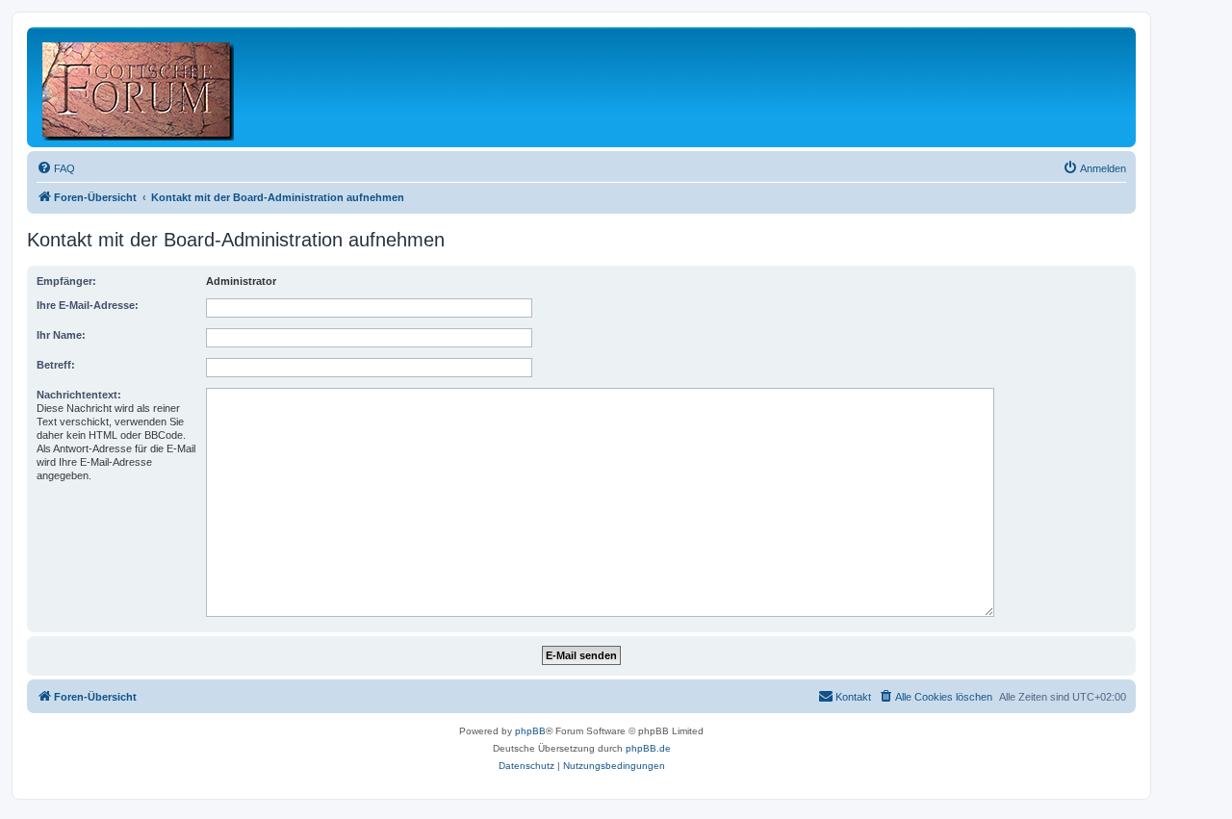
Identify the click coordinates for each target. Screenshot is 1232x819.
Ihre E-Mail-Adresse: (88, 305)
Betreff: (56, 365)
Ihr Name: (61, 335)
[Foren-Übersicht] (139, 87)
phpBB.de (648, 748)
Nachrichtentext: (79, 394)
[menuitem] (56, 168)
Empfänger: (66, 281)
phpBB (530, 731)
